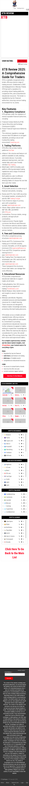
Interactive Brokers (17, 395)
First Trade (17, 405)
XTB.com (8, 212)
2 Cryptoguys (4, 779)
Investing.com (14, 142)
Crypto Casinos (14, 517)
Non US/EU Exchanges (14, 460)
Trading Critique (15, 198)
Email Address (8, 672)
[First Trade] (20, 401)
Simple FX (17, 416)
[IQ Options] (7, 422)
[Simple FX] (20, 411)
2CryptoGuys (6, 345)
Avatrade (4, 395)
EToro (4, 416)
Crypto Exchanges (14, 431)
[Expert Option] (20, 422)
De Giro (4, 405)
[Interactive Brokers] (20, 390)
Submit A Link (15, 782)
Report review (23, 64)
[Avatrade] (7, 390)
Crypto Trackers (14, 490)
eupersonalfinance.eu (19, 248)
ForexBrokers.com (13, 289)
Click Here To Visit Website (14, 376)
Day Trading (11, 165)
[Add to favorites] (11, 395)
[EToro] (7, 411)
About (7, 782)
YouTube (11, 150)
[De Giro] (7, 401)
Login (22, 782)
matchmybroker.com (13, 205)
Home (2, 782)
